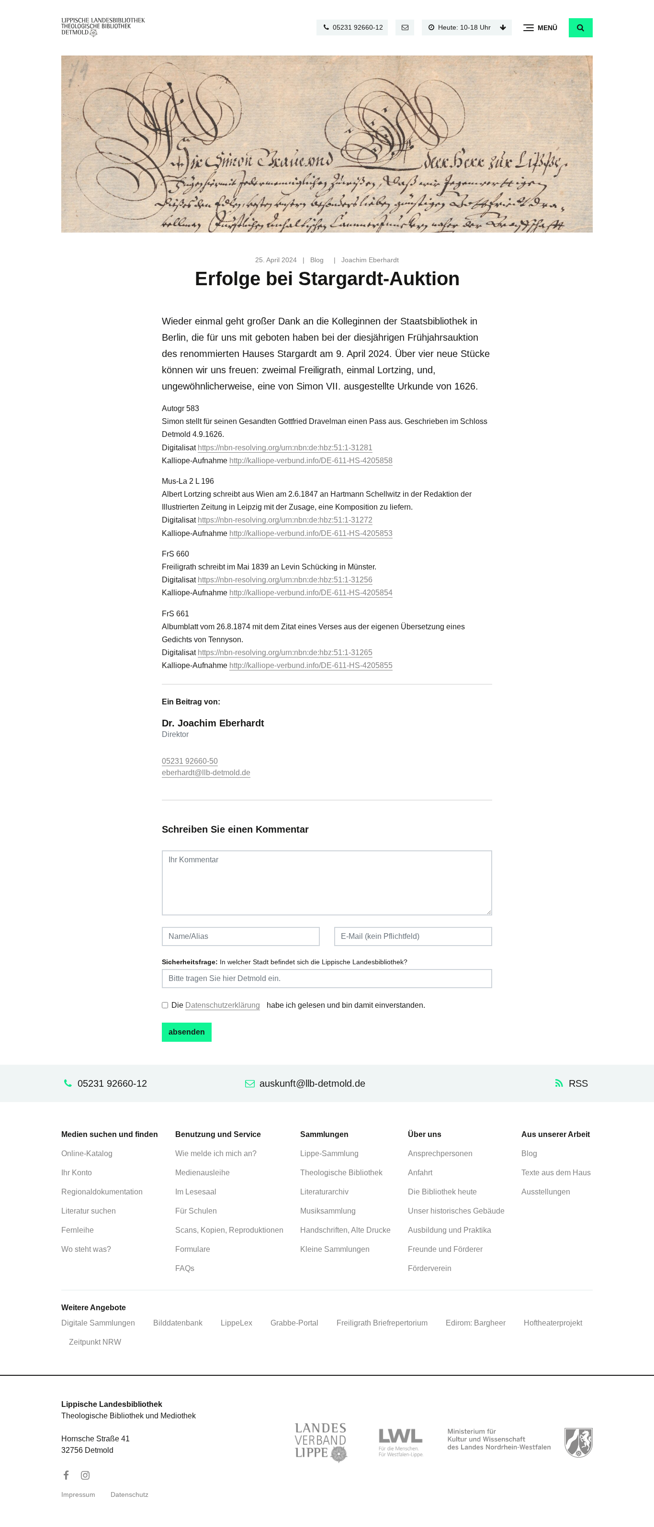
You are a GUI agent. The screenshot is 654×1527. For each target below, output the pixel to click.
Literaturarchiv (324, 1192)
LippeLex (236, 1323)
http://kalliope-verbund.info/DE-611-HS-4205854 (311, 593)
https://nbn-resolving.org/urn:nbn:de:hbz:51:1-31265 (285, 652)
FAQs (184, 1268)
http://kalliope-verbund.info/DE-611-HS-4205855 (311, 665)
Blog (317, 260)
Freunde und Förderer (445, 1249)
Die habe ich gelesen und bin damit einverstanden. (298, 1005)
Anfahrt (420, 1173)
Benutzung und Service (218, 1134)
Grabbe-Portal (294, 1323)
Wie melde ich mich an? (216, 1153)
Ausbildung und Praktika (449, 1230)
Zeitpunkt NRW (95, 1342)
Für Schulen (196, 1211)
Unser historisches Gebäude (456, 1211)
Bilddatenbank (178, 1323)
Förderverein (429, 1268)
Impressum (78, 1494)
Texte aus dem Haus (556, 1173)
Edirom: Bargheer (476, 1323)
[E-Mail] (405, 27)
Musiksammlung (328, 1211)
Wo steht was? (86, 1249)
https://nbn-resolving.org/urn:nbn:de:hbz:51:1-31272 (285, 520)
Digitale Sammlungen (98, 1323)
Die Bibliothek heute (442, 1192)
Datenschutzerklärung (222, 1005)
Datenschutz (129, 1494)
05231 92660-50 (190, 761)
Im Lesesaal (195, 1192)
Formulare (192, 1249)
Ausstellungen (545, 1192)
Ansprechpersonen (440, 1153)
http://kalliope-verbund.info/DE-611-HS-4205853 (311, 533)
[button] (581, 27)
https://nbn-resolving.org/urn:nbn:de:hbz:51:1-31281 (285, 448)
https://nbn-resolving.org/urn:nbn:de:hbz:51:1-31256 (285, 580)
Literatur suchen (88, 1211)
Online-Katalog (87, 1153)
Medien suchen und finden (109, 1134)
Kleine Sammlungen (335, 1249)
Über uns (424, 1134)
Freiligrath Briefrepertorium (382, 1323)
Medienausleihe (202, 1173)
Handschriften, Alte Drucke (345, 1230)
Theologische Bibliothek (341, 1173)
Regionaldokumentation (102, 1192)
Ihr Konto (76, 1173)
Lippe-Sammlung (329, 1153)
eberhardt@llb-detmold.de (206, 773)
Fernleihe (77, 1230)
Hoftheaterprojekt (553, 1323)
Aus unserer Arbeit (555, 1134)
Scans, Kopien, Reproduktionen (229, 1230)
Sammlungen (324, 1134)
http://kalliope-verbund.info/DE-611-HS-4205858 (311, 461)
